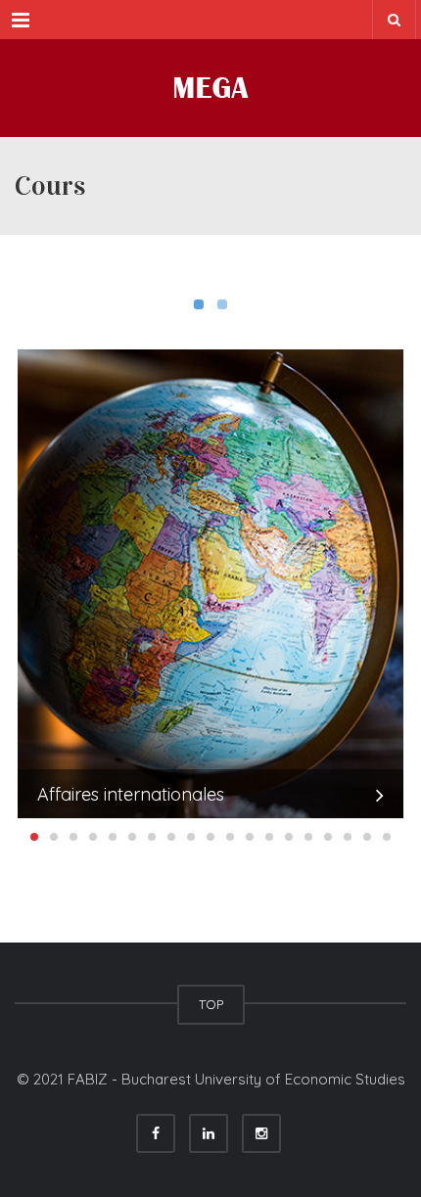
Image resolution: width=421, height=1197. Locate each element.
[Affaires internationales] (210, 584)
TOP (211, 1004)
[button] (34, 837)
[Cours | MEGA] (210, 88)
